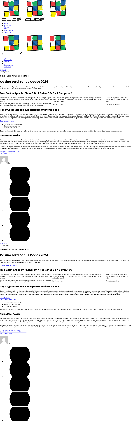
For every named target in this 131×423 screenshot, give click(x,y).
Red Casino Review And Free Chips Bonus (13, 332)
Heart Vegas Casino (6, 153)
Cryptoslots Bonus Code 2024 (9, 265)
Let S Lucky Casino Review (8, 299)
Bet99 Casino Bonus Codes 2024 (10, 330)
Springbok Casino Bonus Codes (9, 151)
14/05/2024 (3, 70)
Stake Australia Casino (7, 121)
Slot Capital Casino (6, 333)
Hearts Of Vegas (5, 298)
